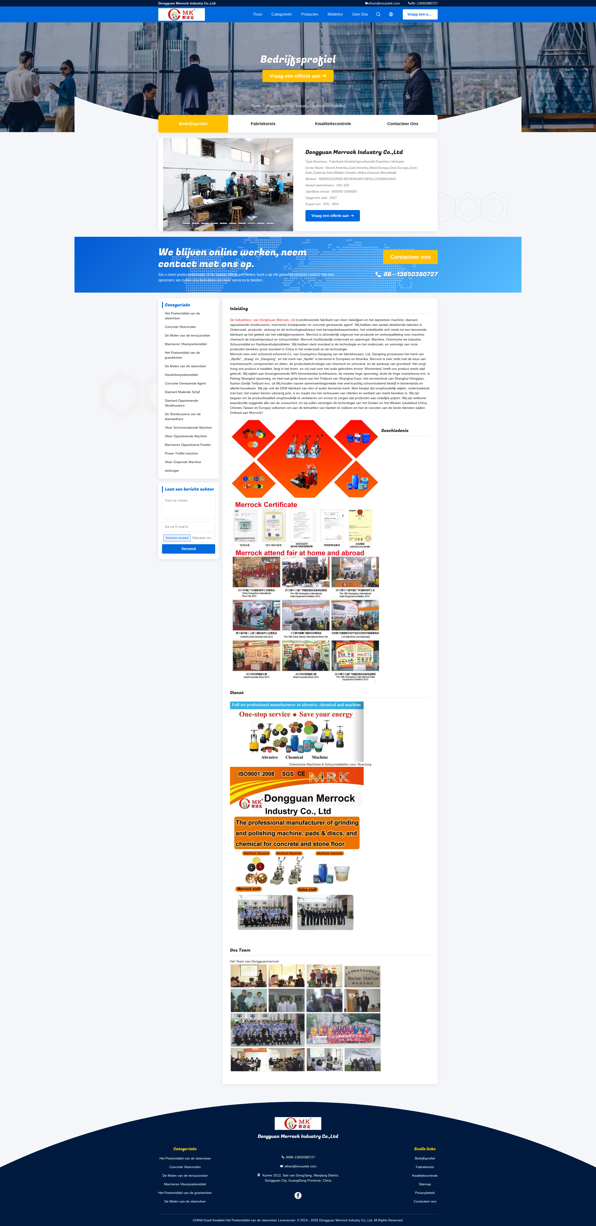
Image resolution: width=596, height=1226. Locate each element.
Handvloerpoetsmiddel (181, 375)
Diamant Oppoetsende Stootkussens (181, 403)
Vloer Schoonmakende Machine (188, 427)
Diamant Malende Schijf (182, 392)
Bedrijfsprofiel (193, 123)
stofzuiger (172, 470)
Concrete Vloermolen (180, 327)
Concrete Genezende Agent (185, 383)
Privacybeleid (425, 1193)
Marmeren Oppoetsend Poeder (188, 445)
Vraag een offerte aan (422, 14)
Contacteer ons (402, 123)
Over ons (360, 14)
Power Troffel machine (181, 453)
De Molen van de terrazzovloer (187, 335)
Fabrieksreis (263, 123)
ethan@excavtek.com (384, 3)
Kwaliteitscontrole (333, 123)
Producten (309, 14)
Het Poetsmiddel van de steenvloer (182, 315)
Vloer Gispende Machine (183, 462)
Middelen (335, 14)
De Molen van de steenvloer (185, 366)
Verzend (188, 549)
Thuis (257, 14)
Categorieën (281, 14)
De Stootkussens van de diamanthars (183, 416)
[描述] (391, 14)
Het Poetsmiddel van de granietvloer (182, 355)
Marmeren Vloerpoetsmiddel (186, 344)
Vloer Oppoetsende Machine (186, 436)
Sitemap (425, 1184)
